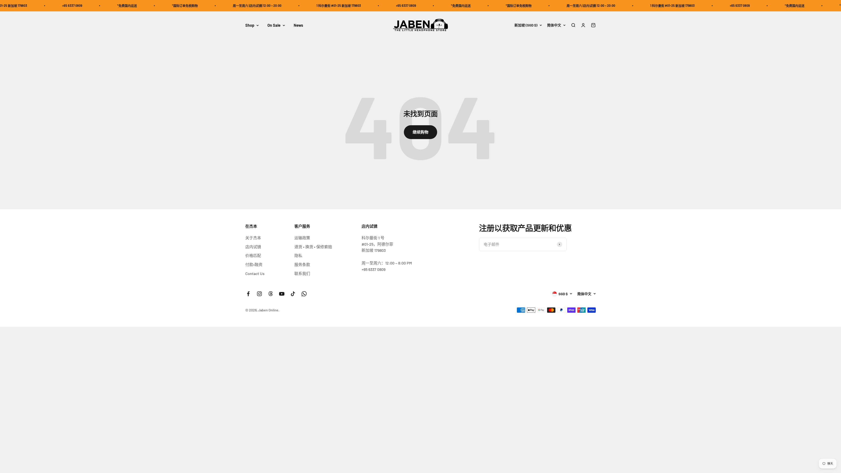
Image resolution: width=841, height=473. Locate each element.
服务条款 (302, 264)
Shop (249, 25)
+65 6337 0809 (45, 5)
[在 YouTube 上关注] (282, 294)
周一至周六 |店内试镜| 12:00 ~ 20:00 (229, 5)
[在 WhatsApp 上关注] (304, 294)
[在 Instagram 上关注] (259, 294)
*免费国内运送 (99, 5)
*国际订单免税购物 (157, 5)
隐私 (298, 255)
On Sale (274, 25)
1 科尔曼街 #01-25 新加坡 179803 (311, 5)
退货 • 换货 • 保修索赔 (313, 246)
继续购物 (420, 132)
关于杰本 (253, 237)
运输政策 (302, 237)
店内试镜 (253, 246)
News (298, 25)
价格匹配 (253, 255)
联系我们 (302, 273)
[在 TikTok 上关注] (293, 294)
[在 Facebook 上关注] (248, 294)
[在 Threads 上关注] (271, 294)
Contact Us (255, 273)
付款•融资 (253, 264)
